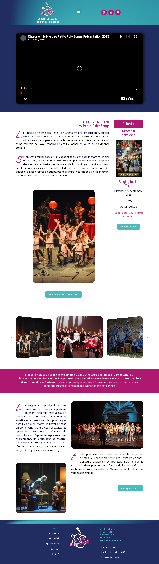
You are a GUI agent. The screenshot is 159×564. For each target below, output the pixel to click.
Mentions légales (108, 547)
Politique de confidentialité (113, 552)
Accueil (56, 528)
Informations (53, 533)
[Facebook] (104, 12)
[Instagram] (111, 12)
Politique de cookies (110, 557)
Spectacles (51, 543)
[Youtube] (118, 12)
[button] (79, 11)
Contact (55, 554)
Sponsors (55, 549)
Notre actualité (52, 538)
